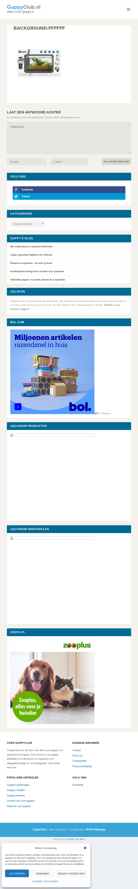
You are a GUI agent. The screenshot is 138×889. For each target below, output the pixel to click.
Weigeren (42, 873)
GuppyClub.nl (40, 829)
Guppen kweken (16, 795)
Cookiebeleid (37, 881)
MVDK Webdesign (96, 829)
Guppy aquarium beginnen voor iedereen (31, 254)
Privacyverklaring (51, 881)
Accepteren (17, 873)
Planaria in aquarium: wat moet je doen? (31, 263)
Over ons (77, 755)
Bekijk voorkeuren (71, 873)
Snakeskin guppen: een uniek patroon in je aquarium (37, 279)
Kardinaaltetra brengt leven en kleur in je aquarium (37, 271)
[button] (85, 848)
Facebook (77, 784)
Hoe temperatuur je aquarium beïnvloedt (31, 246)
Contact (76, 750)
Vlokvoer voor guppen (19, 806)
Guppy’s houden (16, 790)
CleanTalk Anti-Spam (75, 838)
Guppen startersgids (18, 784)
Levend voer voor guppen (21, 800)
